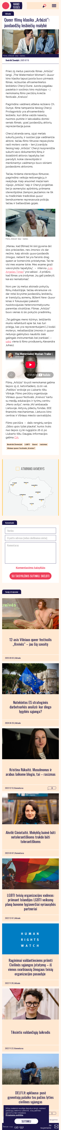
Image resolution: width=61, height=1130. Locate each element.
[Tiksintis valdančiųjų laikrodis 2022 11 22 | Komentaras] (30, 1003)
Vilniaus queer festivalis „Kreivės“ (21, 448)
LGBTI (27, 444)
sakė (8, 341)
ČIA (16, 437)
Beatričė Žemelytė (14, 444)
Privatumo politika (14, 1115)
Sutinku (26, 1121)
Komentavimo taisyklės (30, 567)
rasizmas (43, 444)
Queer (34, 444)
